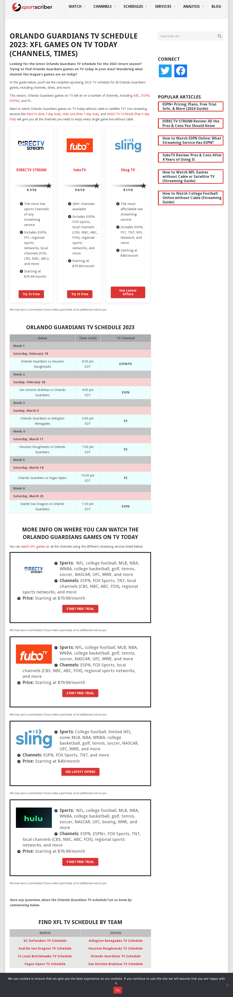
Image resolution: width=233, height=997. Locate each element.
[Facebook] (180, 71)
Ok (118, 990)
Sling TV (128, 170)
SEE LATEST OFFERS (80, 772)
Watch (75, 6)
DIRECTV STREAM (31, 170)
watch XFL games (33, 546)
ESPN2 (14, 101)
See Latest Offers (128, 292)
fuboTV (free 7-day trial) (44, 114)
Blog (216, 6)
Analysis (191, 6)
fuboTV (79, 170)
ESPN (145, 95)
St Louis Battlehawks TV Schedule (45, 956)
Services (163, 6)
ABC (136, 95)
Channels (102, 6)
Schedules (133, 6)
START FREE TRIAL (80, 609)
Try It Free (31, 294)
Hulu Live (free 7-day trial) (80, 114)
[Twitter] (165, 71)
